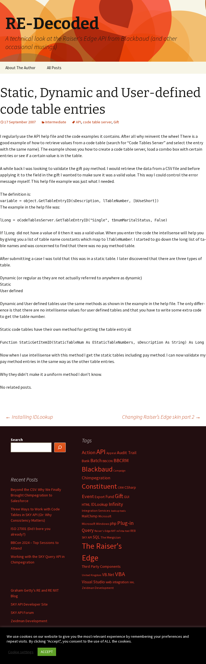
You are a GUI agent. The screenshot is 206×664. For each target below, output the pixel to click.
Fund (109, 496)
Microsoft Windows (95, 524)
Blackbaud (97, 469)
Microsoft (104, 516)
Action (88, 452)
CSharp (130, 487)
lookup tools (118, 511)
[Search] (60, 447)
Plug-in (125, 523)
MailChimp (90, 516)
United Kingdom (91, 575)
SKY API (87, 537)
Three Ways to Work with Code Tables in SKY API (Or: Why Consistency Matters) (35, 515)
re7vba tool (123, 531)
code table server (97, 122)
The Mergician (111, 537)
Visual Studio (93, 581)
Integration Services (96, 511)
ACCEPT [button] (47, 652)
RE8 (132, 531)
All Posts (54, 67)
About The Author (20, 67)
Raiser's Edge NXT (105, 531)
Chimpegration (96, 477)
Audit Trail (127, 452)
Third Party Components (101, 566)
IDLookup (99, 504)
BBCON (107, 461)
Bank (86, 460)
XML (132, 582)
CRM (121, 487)
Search (17, 439)
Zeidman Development (98, 588)
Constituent (99, 486)
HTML (86, 504)
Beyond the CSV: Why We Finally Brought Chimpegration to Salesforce (36, 495)
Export (100, 497)
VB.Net (108, 574)
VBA (120, 574)
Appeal (111, 453)
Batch (96, 460)
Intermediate (55, 122)
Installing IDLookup (29, 416)
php (113, 523)
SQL (96, 537)
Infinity (116, 504)
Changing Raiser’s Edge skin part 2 (161, 416)
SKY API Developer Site (29, 604)
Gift (116, 122)
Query (88, 530)
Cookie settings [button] (21, 652)
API (78, 122)
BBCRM (121, 460)
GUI (126, 497)
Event (88, 496)
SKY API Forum (22, 612)
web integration (117, 582)
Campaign (119, 470)
